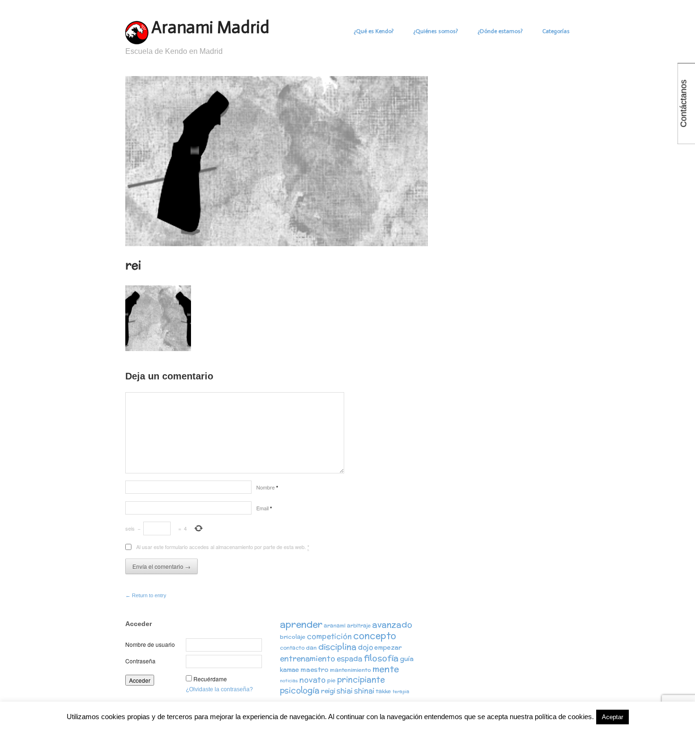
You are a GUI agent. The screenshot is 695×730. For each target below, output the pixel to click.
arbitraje (359, 625)
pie (331, 680)
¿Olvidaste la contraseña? (219, 689)
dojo (365, 647)
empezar (388, 647)
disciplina (337, 647)
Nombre (267, 487)
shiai (345, 691)
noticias (289, 681)
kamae (289, 669)
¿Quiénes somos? (435, 31)
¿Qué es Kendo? (373, 31)
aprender (301, 624)
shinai (364, 691)
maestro (315, 669)
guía (407, 658)
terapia (400, 691)
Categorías (556, 31)
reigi (328, 691)
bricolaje (292, 637)
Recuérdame (210, 679)
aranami (335, 625)
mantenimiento (350, 670)
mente (386, 669)
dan (311, 648)
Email (264, 508)
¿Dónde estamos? (500, 31)
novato (312, 679)
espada (349, 658)
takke (383, 691)
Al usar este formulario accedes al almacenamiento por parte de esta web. (222, 546)
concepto (374, 635)
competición (329, 636)
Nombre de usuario (150, 644)
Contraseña (140, 661)
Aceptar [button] (612, 717)
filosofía (381, 658)
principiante (361, 679)
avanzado (392, 624)
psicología (300, 690)
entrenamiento (307, 658)
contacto (292, 648)
